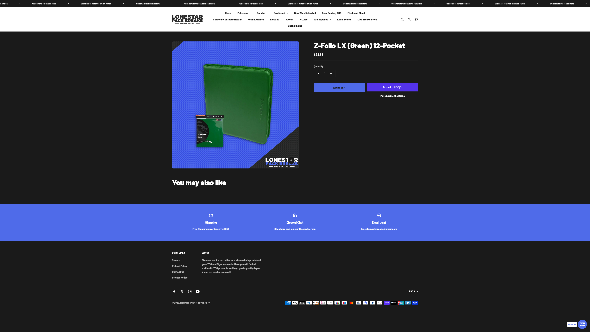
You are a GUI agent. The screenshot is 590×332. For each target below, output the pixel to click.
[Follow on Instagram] (190, 291)
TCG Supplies (321, 19)
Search (176, 260)
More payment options (392, 95)
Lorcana (274, 19)
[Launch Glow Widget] (582, 324)
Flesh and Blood (356, 13)
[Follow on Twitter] (182, 291)
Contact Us (178, 271)
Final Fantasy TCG (331, 13)
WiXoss (303, 19)
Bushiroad (279, 13)
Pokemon (243, 13)
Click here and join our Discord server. (295, 228)
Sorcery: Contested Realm (227, 19)
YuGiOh (289, 19)
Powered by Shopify (200, 302)
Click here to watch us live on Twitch (46, 4)
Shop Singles (295, 25)
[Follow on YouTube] (198, 291)
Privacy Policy (179, 277)
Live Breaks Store (367, 19)
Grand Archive (256, 19)
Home (228, 13)
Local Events (344, 19)
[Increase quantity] (331, 73)
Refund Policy (179, 266)
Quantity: (319, 66)
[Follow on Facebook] (174, 291)
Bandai (261, 13)
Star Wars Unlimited (305, 13)
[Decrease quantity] (318, 73)
